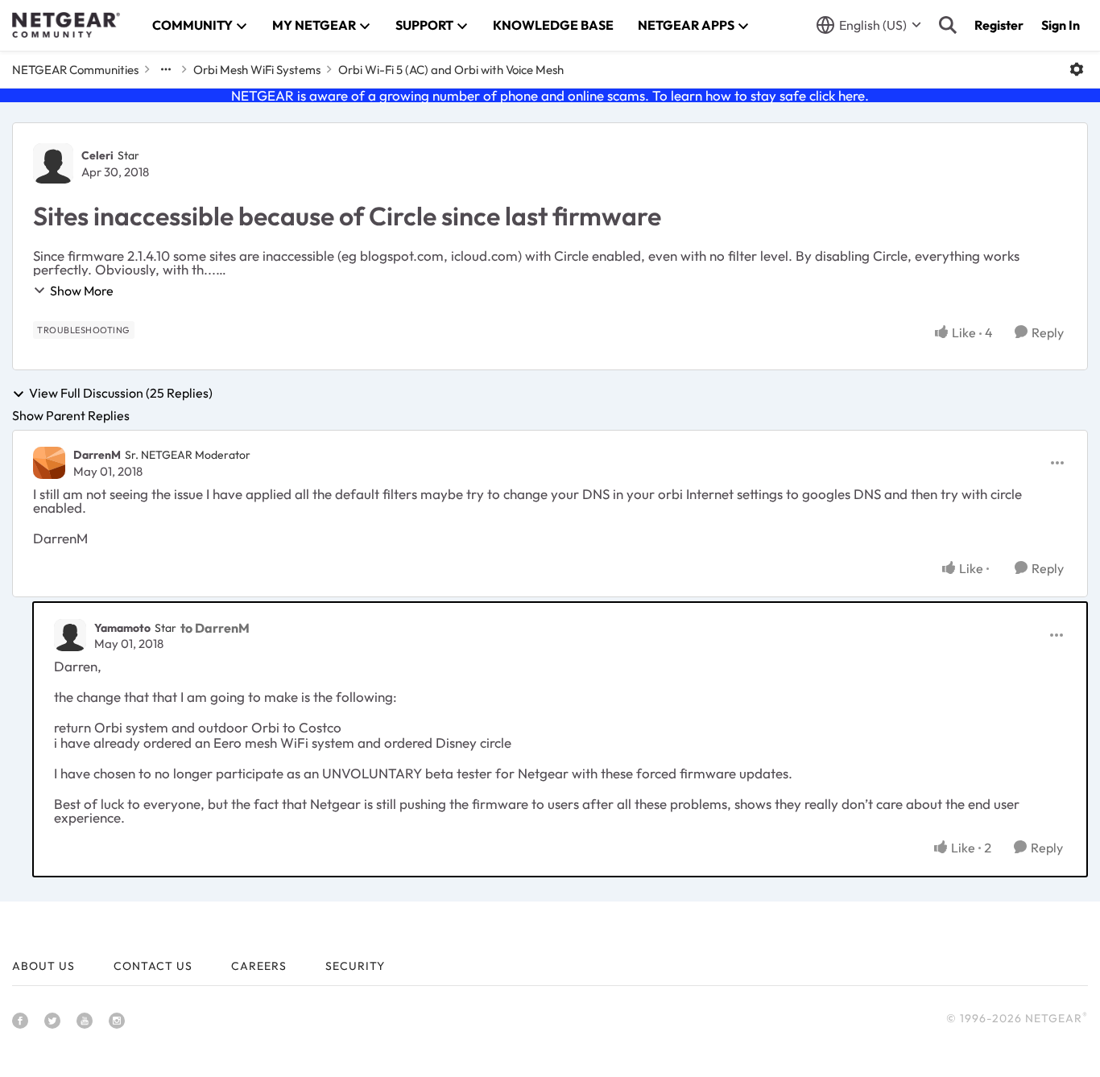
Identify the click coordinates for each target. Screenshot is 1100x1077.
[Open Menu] (1076, 69)
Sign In (1060, 25)
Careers (259, 966)
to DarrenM (215, 627)
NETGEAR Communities (75, 69)
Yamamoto (122, 627)
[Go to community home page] (66, 25)
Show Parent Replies (71, 415)
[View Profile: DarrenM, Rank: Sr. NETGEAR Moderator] (49, 463)
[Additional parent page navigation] (166, 69)
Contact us (153, 966)
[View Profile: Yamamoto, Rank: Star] (70, 635)
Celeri (97, 155)
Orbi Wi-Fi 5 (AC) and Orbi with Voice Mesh (451, 69)
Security (355, 966)
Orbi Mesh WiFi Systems (256, 69)
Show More (82, 290)
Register (998, 25)
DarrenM (97, 454)
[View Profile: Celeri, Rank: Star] (53, 163)
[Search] (947, 25)
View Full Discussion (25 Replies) (121, 393)
